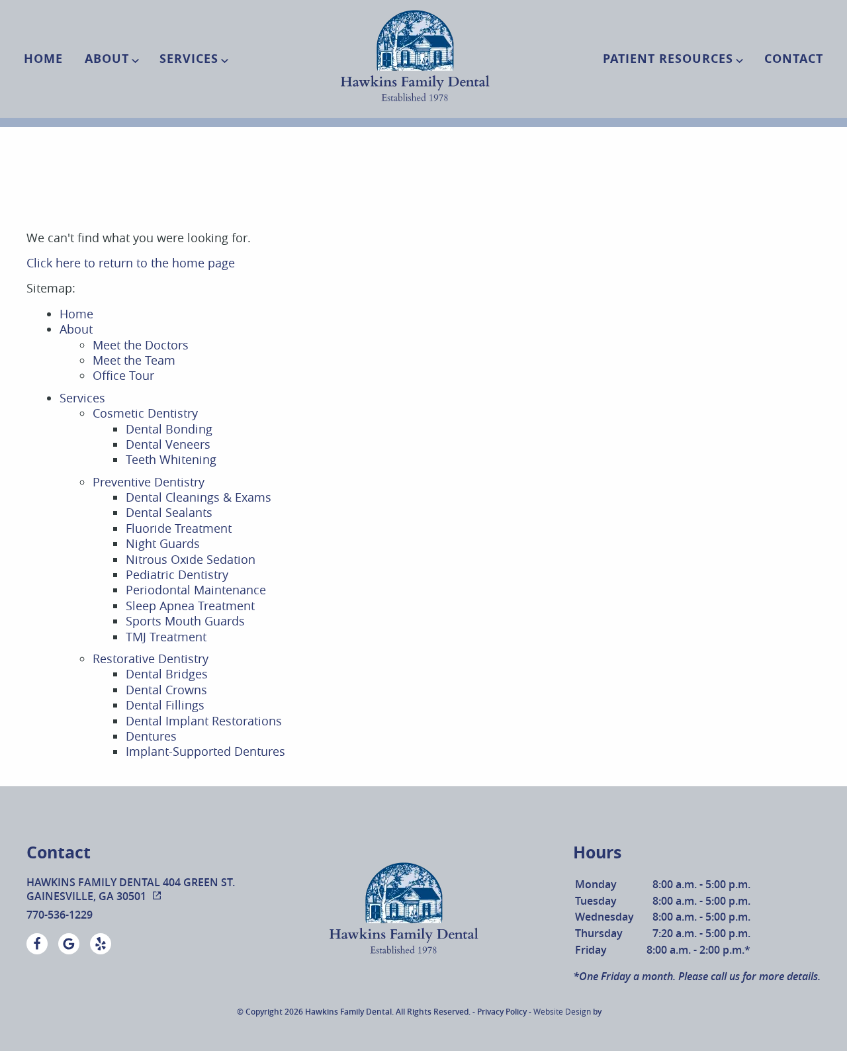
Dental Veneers (168, 444)
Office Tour (123, 375)
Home (43, 58)
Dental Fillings (165, 705)
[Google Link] (68, 943)
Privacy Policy (502, 1011)
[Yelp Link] (100, 943)
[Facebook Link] (37, 943)
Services (188, 58)
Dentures (151, 736)
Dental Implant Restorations (204, 721)
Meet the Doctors (141, 345)
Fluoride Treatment (179, 528)
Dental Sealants (169, 512)
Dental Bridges (167, 674)
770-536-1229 (59, 915)
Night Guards (163, 543)
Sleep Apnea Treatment (190, 606)
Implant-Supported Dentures (205, 751)
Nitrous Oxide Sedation (190, 559)
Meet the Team (134, 360)
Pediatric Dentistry (177, 574)
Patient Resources (668, 58)
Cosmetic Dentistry (145, 413)
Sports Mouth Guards (185, 621)
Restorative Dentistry (150, 658)
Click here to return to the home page (130, 263)
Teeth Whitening (171, 459)
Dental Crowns (166, 690)
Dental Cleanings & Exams (198, 497)
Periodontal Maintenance (196, 590)
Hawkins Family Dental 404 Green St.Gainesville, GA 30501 (130, 889)
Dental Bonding (169, 429)
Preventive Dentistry (148, 482)
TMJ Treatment (166, 637)
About (107, 58)
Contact (793, 58)
